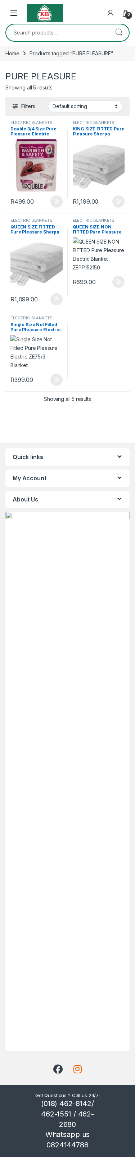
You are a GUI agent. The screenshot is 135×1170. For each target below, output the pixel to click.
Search (119, 32)
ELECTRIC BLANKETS (31, 122)
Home (12, 53)
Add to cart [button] (56, 201)
